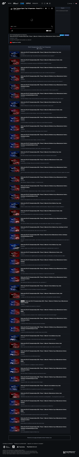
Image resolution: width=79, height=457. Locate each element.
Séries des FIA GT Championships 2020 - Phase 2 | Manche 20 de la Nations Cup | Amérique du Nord (44, 227)
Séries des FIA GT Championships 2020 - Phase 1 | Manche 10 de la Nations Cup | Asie (41, 285)
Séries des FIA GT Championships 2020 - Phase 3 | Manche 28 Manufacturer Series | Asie (41, 109)
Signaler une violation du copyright (35, 443)
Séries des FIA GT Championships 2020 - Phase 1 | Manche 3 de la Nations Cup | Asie (41, 385)
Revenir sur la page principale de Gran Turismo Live (39, 437)
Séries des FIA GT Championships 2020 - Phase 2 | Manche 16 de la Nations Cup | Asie (41, 244)
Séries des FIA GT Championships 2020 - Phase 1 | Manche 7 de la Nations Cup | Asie (41, 335)
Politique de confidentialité (20, 443)
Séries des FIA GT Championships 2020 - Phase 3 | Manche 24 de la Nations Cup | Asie (41, 152)
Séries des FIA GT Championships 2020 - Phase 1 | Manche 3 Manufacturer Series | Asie (41, 393)
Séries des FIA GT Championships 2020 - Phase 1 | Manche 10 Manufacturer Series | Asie (41, 293)
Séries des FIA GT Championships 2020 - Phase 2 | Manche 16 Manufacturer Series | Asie (41, 252)
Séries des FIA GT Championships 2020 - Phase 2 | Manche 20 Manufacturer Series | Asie (41, 210)
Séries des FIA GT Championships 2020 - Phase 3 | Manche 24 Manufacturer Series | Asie (41, 159)
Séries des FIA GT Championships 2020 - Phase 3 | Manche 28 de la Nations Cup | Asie (41, 102)
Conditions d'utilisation (8, 443)
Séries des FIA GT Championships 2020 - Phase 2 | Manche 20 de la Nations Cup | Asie (41, 203)
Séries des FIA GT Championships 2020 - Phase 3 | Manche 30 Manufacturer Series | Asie (41, 60)
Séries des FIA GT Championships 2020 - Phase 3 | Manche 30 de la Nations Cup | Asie (41, 52)
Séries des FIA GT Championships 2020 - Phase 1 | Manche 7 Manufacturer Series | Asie (41, 343)
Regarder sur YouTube (16, 42)
